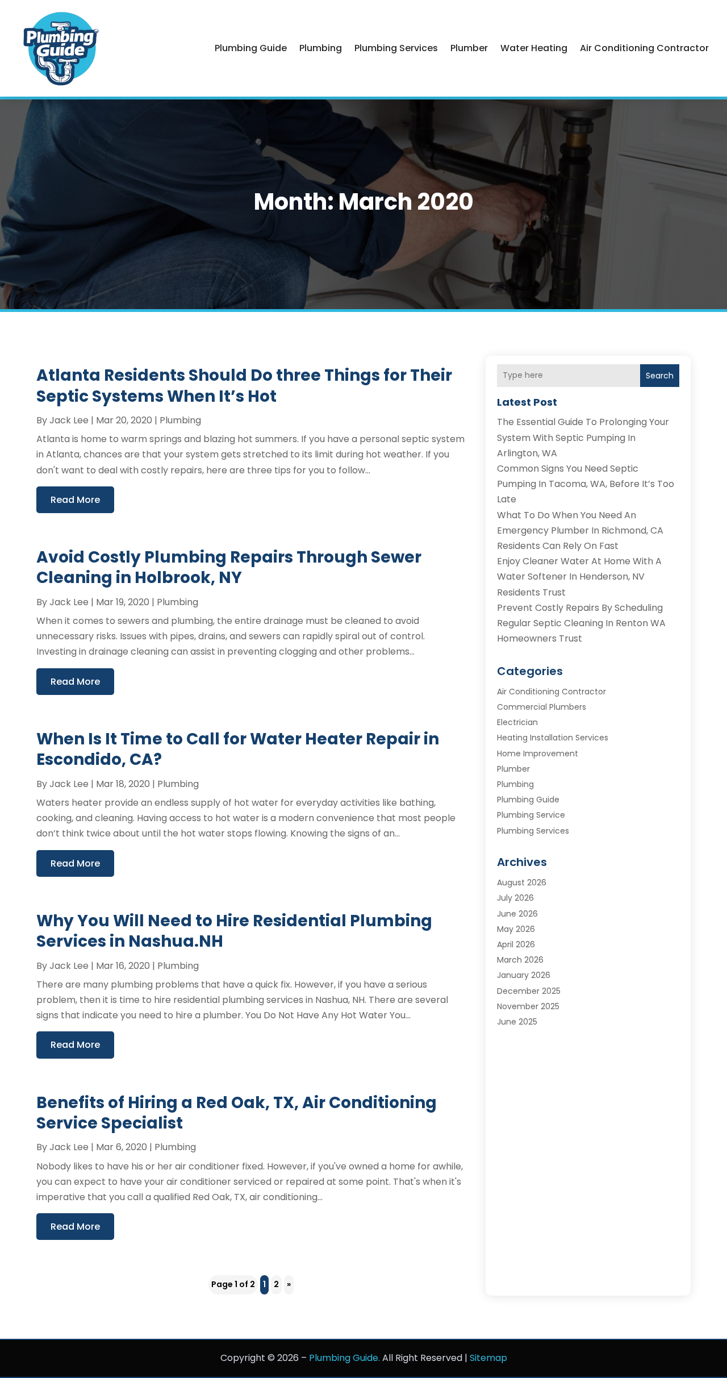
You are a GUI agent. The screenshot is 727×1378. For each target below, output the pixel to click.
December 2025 (529, 991)
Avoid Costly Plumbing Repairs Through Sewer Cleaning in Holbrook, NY (228, 567)
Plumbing (320, 48)
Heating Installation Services (552, 737)
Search (660, 375)
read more (75, 499)
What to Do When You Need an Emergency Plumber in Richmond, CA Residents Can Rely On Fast (580, 530)
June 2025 (517, 1021)
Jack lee (69, 420)
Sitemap (488, 1357)
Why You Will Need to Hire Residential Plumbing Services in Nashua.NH (234, 931)
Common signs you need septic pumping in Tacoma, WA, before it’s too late (585, 484)
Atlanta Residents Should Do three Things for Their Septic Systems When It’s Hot (244, 385)
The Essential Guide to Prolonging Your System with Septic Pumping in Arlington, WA (583, 437)
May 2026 (516, 929)
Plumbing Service (531, 815)
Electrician (517, 722)
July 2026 (515, 898)
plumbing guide (251, 48)
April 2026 (516, 944)
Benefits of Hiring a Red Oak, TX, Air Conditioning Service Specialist (236, 1113)
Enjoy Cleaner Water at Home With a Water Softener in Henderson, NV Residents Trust (579, 576)
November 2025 (528, 1006)
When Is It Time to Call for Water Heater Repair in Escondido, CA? (237, 749)
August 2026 (521, 882)
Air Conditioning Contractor (644, 48)
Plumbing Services (396, 48)
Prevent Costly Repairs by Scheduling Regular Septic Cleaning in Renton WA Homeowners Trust (581, 623)
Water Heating (533, 48)
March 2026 (520, 959)
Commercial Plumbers (541, 707)
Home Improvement (537, 753)
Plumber (469, 48)
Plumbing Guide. (344, 1357)
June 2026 (517, 913)
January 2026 (523, 975)
